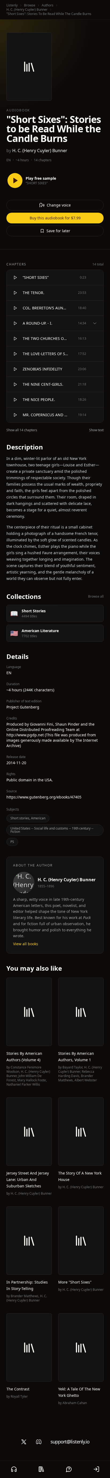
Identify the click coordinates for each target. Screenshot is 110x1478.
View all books (25, 943)
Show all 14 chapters (21, 430)
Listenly (12, 5)
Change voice (59, 205)
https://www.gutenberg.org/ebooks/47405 (43, 797)
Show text (96, 430)
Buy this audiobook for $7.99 (55, 217)
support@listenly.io (70, 1441)
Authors (47, 5)
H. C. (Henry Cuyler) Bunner (27, 9)
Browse (29, 5)
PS (12, 841)
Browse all (96, 596)
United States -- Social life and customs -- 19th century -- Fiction (51, 830)
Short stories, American (27, 818)
